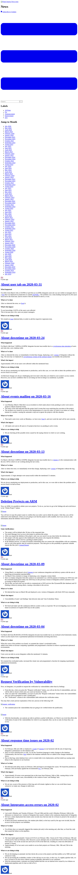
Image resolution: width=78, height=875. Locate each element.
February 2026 (9, 133)
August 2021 (9, 230)
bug (3, 295)
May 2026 (8, 128)
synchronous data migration (62, 346)
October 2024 (9, 161)
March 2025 (9, 152)
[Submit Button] (21, 101)
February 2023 (9, 197)
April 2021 (8, 238)
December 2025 (10, 137)
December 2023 (10, 179)
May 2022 (8, 214)
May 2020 (8, 258)
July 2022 (8, 210)
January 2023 (9, 199)
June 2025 (8, 148)
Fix (6, 112)
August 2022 (9, 208)
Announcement (10, 114)
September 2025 (10, 143)
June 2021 (8, 234)
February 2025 (9, 154)
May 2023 (8, 192)
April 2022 (8, 216)
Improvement (9, 116)
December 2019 (10, 267)
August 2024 (9, 164)
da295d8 (35, 295)
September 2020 (10, 250)
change (56, 460)
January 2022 (9, 221)
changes (30, 572)
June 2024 (8, 168)
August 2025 (9, 144)
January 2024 (9, 177)
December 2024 (10, 157)
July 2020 (8, 254)
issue (11, 319)
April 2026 (8, 130)
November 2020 (10, 247)
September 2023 (10, 185)
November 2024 (10, 159)
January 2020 (9, 265)
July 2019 (8, 274)
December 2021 (10, 223)
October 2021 (9, 227)
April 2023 (8, 194)
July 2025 (8, 146)
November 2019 (10, 269)
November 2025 (10, 139)
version (56, 355)
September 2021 (10, 228)
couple (34, 749)
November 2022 (10, 203)
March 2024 (9, 174)
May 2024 (8, 170)
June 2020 (8, 256)
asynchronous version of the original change (37, 357)
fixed (22, 303)
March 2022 (9, 217)
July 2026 (8, 126)
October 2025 (9, 141)
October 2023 (9, 183)
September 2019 (10, 272)
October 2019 (9, 270)
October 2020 (9, 248)
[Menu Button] (39, 99)
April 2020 (8, 259)
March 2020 (9, 261)
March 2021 (9, 239)
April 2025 (8, 150)
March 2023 (9, 196)
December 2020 (10, 245)
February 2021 (9, 241)
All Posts (8, 110)
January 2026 (9, 135)
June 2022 (8, 212)
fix (39, 768)
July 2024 (8, 166)
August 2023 (9, 186)
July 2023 (8, 188)
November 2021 (10, 225)
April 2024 (8, 172)
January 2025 (9, 155)
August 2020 (9, 252)
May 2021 (8, 236)
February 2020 (9, 263)
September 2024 (10, 163)
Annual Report (24, 545)
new (6, 117)
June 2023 (8, 190)
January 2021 (9, 243)
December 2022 (10, 201)
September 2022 (10, 206)
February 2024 (9, 175)
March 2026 (9, 132)
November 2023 (10, 181)
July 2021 (8, 232)
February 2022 (9, 219)
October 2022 (9, 205)
